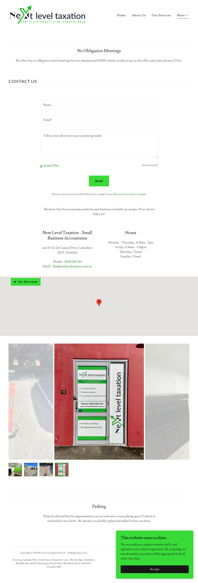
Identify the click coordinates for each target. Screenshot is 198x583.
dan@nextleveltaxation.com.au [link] (72, 266)
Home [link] (121, 15)
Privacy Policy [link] (112, 194)
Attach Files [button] (51, 165)
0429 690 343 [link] (73, 262)
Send (99, 181)
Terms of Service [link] (131, 194)
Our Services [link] (161, 15)
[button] (183, 16)
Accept (154, 569)
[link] (47, 14)
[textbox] (99, 105)
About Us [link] (139, 15)
